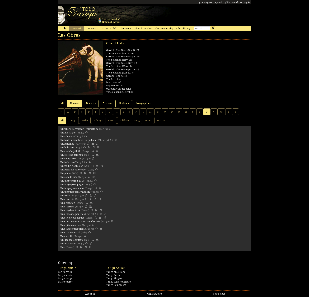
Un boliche (66, 147)
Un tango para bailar (72, 180)
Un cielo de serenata (72, 155)
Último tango (67, 132)
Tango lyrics (65, 272)
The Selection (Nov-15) (119, 66)
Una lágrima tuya (70, 210)
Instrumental (113, 82)
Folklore (124, 120)
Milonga (98, 120)
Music (76, 103)
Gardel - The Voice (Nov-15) (121, 63)
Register (208, 2)
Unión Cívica (67, 243)
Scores (108, 103)
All (62, 103)
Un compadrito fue (70, 158)
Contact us (219, 293)
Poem (111, 120)
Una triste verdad (70, 232)
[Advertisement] (203, 63)
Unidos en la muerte (72, 240)
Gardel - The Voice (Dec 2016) (122, 50)
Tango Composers (116, 285)
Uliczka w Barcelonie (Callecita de (79, 129)
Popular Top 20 (114, 85)
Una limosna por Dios (72, 214)
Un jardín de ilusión (71, 166)
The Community (164, 28)
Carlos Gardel (108, 28)
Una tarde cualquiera (72, 229)
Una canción (67, 199)
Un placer (65, 173)
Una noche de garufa (72, 217)
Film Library (183, 28)
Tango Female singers (118, 281)
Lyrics (92, 103)
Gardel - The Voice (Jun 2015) (122, 69)
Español (218, 2)
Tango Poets (113, 275)
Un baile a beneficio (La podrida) (78, 140)
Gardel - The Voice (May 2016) (123, 56)
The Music (76, 28)
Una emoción (67, 203)
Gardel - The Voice (116, 76)
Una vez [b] (66, 236)
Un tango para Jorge (71, 184)
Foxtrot (161, 120)
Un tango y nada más (72, 188)
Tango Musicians (115, 272)
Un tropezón (67, 195)
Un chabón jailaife (70, 151)
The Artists (91, 28)
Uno (62, 247)
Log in (200, 2)
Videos (125, 103)
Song (137, 120)
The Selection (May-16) (119, 60)
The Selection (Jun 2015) (120, 72)
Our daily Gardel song (118, 88)
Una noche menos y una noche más (80, 221)
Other (148, 120)
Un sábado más (68, 177)
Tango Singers (114, 278)
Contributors (154, 293)
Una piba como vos (70, 225)
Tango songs (65, 278)
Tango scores (65, 281)
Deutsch (235, 2)
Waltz (85, 120)
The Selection (114, 79)
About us (90, 293)
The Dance (125, 28)
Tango (72, 120)
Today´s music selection (120, 92)
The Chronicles (143, 28)
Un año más (67, 136)
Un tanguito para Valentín (75, 192)
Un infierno (67, 162)
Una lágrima (67, 206)
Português (245, 2)
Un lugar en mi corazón (73, 169)
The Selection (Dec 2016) (120, 53)
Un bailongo (67, 143)
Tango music (65, 275)
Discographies (143, 103)
